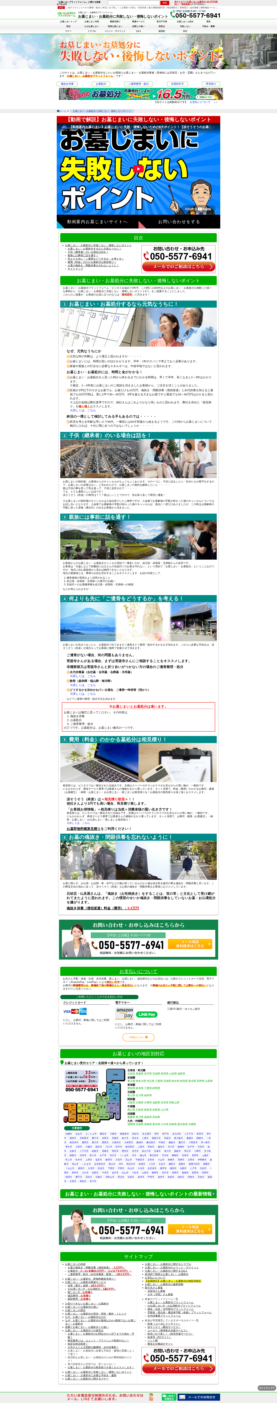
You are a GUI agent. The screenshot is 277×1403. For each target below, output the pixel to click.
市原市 (201, 1146)
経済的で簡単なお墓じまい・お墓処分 (167, 1274)
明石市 (115, 1151)
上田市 (88, 1159)
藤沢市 (182, 1142)
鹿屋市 (182, 1164)
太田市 (191, 1159)
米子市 (93, 1181)
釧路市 (73, 1155)
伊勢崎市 (202, 1159)
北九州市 (176, 1133)
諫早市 (163, 1168)
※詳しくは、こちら (83, 410)
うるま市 (69, 1168)
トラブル (92, 31)
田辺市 (121, 1177)
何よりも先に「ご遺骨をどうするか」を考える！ (96, 258)
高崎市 (181, 1159)
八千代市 (84, 1151)
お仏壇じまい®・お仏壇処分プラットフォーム (174, 1305)
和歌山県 (174, 1102)
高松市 (88, 1177)
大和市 (79, 1146)
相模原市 (124, 1133)
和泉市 (167, 1138)
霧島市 (172, 1164)
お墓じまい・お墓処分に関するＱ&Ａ (166, 1271)
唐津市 (141, 1177)
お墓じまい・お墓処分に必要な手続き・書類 (90, 1375)
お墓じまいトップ (68, 21)
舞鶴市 (175, 1155)
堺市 (156, 1133)
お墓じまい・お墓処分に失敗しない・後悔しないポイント (98, 245)
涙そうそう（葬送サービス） (164, 1327)
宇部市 (121, 1168)
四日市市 (130, 1164)
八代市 (152, 1164)
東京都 (131, 1081)
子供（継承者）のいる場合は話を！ (88, 252)
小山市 (161, 1159)
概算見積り (115, 21)
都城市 (185, 1172)
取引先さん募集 (154, 1287)
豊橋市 (189, 1138)
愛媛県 (131, 1117)
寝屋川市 (156, 1138)
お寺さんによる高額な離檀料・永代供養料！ (93, 1347)
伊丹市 (135, 1151)
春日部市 (129, 1146)
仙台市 (79, 1133)
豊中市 (95, 1138)
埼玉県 (150, 1081)
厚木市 (68, 1146)
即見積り (211, 83)
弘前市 (203, 1168)
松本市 (79, 1159)
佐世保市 (152, 1168)
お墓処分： (100, 1271)
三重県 (148, 1088)
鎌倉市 (172, 1142)
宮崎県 (173, 1124)
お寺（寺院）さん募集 (160, 1294)
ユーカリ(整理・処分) (90, 7)
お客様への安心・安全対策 (133, 7)
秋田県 (164, 1073)
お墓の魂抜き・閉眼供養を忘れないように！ (93, 265)
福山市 (143, 1155)
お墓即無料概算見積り (84, 828)
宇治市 (165, 1155)
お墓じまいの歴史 (75, 1310)
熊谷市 (98, 1146)
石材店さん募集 (156, 1291)
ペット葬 (152, 1340)
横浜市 (103, 1133)
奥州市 (75, 1172)
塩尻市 (98, 1159)
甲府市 (151, 1177)
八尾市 (145, 1138)
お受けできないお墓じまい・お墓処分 (87, 1303)
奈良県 (164, 1102)
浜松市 (135, 1133)
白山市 (125, 1172)
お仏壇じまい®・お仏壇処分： (92, 1289)
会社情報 (194, 7)
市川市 (171, 1146)
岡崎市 (199, 1138)
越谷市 (161, 1146)
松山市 (131, 1168)
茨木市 (135, 1138)
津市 (121, 1164)
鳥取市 (83, 1181)
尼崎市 (105, 1151)
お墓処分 (101, 83)
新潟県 (192, 1081)
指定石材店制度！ (78, 1344)
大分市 (85, 1172)
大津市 (91, 1168)
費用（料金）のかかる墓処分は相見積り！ (92, 262)
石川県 (139, 1095)
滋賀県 (156, 1102)
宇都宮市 (139, 1159)
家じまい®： (80, 1292)
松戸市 (191, 1146)
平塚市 (162, 1142)
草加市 (151, 1146)
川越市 (88, 1146)
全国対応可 (177, 83)
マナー (68, 31)
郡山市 (112, 1164)
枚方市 (125, 1138)
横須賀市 (150, 1142)
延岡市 (195, 1172)
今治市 (141, 1168)
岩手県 (148, 1073)
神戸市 (165, 1133)
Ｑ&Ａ (138, 31)
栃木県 (175, 1081)
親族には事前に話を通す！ (83, 255)
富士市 (93, 1155)
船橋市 (181, 1146)
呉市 (134, 1155)
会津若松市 (99, 1164)
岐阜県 (139, 1088)
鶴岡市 (155, 1172)
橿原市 (173, 1168)
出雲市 (73, 1181)
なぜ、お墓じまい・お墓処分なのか (85, 1317)
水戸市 (103, 1155)
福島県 (181, 1073)
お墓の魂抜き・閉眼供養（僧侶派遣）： (96, 1267)
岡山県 (131, 1109)
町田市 (200, 1133)
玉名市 (162, 1164)
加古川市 (146, 1151)
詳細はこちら (137, 1037)
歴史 (208, 21)
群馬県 (184, 1081)
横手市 (79, 1177)
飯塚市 (139, 1142)
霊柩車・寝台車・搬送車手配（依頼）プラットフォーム (179, 1312)
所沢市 (118, 1146)
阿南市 (191, 1177)
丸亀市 (98, 1177)
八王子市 (188, 1133)
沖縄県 (192, 1124)
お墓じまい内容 (91, 21)
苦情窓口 (184, 7)
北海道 (131, 1073)
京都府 (139, 1102)
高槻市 (115, 1138)
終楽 (61, 7)
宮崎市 (175, 1172)
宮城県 (156, 1073)
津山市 (75, 1164)
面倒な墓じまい (115, 26)
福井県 (148, 1095)
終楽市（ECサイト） (159, 1337)
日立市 (113, 1155)
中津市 (105, 1172)
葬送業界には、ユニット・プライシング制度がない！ (98, 1340)
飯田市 (108, 1159)
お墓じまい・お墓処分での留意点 (84, 1330)
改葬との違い (138, 26)
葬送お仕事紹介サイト (160, 1344)
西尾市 (105, 1142)
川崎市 (113, 1133)
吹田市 (105, 1138)
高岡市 (205, 1172)
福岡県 (131, 1124)
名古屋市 (146, 1133)
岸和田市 (84, 1138)
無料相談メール (208, 7)
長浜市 (101, 1168)
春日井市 (74, 1142)
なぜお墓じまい (91, 26)
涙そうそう (179, 1)
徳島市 (181, 1177)
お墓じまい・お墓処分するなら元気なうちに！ (95, 248)
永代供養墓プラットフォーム (164, 1315)
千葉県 (159, 1081)
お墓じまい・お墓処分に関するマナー (87, 1378)
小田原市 (193, 1142)
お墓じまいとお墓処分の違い (81, 1307)
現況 (68, 26)
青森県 (139, 1073)
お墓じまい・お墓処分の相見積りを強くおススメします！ (101, 1367)
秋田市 (68, 1177)
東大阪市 (178, 1138)
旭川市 (167, 1151)
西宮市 (125, 1151)
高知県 (156, 1117)
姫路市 (95, 1151)
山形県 (173, 1073)
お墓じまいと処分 (185, 21)
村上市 (68, 1159)
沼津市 (83, 1155)
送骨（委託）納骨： (87, 1285)
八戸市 (193, 1168)
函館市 (177, 1151)
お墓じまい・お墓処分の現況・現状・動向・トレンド (96, 1313)
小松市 (135, 1172)
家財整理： (79, 1299)
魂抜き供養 (67, 83)
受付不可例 (162, 21)
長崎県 (148, 1124)
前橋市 (171, 1159)
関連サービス (138, 21)
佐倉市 (73, 1151)
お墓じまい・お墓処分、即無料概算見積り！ (90, 1279)
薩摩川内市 (194, 1164)
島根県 (156, 1109)
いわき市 (86, 1164)
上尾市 (141, 1146)
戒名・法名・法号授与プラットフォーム (170, 1309)
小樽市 (197, 1151)
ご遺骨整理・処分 (138, 83)
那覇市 (206, 1164)
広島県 (139, 1109)
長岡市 (195, 1155)
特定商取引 (172, 7)
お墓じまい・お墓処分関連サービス (85, 1282)
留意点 (162, 26)
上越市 (205, 1155)
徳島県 (148, 1117)
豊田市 (85, 1142)
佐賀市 (131, 1177)
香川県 (139, 1117)
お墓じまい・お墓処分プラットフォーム (170, 1302)
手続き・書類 (208, 26)
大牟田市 (128, 1142)
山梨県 (209, 1081)
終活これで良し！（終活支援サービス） (170, 1334)
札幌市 (68, 1133)
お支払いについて (138, 971)
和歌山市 (109, 1177)
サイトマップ (75, 268)
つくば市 (124, 1155)
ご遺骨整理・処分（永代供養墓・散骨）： (100, 1274)
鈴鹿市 (142, 1164)
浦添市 (81, 1168)
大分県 (164, 1124)
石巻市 (185, 1155)
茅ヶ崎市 (205, 1142)
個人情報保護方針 (156, 7)
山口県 (164, 1109)
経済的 (162, 31)
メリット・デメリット (115, 31)
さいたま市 (91, 1133)
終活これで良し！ (111, 7)
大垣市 (118, 1159)
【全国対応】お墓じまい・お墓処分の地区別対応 (173, 1281)
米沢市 (165, 1172)
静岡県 (156, 1088)
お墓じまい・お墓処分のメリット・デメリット (172, 1267)
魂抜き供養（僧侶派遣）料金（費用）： (103, 908)
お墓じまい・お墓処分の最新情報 (164, 1284)
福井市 (161, 1177)
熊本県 (156, 1124)
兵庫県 (148, 1102)
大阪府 (131, 1102)
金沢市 (115, 1172)
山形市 (145, 1172)
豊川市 (95, 1142)
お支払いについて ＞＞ (204, 102)
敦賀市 (171, 1177)
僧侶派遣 (185, 4)
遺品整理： (79, 1295)
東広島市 (154, 1155)
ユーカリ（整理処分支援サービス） (168, 1330)
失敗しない (185, 26)
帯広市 (187, 1151)
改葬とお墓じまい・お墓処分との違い (87, 1327)
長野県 (200, 1081)
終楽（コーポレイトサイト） (164, 1323)
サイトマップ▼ (267, 1388)
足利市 (151, 1159)
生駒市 (183, 1168)
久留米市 (116, 1142)
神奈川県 (141, 1081)
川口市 (108, 1146)
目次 (185, 31)
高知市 (201, 1177)
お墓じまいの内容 (75, 1264)
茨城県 (167, 1081)
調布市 (73, 1138)
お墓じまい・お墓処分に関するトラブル (168, 1264)
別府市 (95, 1172)
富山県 (131, 1095)
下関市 (111, 1168)
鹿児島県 (182, 1124)
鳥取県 (148, 1109)
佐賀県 (139, 1124)
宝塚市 (157, 1151)
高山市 (128, 1159)
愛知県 (131, 1088)
